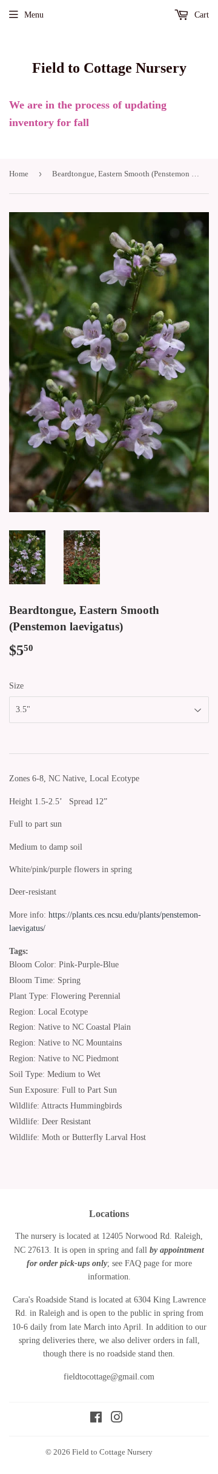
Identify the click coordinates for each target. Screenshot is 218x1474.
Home (18, 173)
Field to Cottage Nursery (109, 67)
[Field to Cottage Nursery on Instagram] (117, 1419)
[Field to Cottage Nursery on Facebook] (96, 1419)
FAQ (133, 1263)
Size (16, 685)
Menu (34, 14)
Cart (200, 14)
